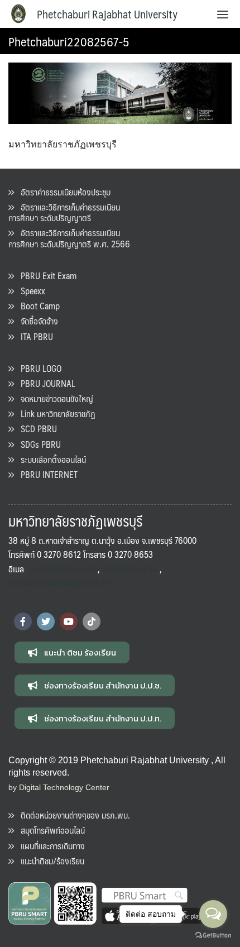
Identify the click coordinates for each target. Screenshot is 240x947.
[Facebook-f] (23, 621)
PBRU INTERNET (46, 474)
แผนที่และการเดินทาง (49, 845)
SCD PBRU (35, 428)
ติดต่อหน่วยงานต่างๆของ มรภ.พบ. (72, 814)
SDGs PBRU (37, 444)
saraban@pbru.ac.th (63, 568)
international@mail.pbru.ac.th (58, 582)
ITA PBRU (33, 336)
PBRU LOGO (37, 368)
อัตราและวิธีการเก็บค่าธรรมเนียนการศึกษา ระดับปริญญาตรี (64, 212)
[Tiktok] (91, 621)
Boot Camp (37, 305)
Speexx (29, 290)
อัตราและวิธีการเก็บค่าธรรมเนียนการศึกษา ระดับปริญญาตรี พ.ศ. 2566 (69, 238)
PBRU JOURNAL (44, 383)
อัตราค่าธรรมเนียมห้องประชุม (62, 191)
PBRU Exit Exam (45, 275)
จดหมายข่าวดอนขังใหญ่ (53, 398)
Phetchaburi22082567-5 (68, 41)
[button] (72, 652)
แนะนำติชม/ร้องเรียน (49, 860)
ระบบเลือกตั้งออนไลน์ (50, 459)
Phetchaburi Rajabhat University (107, 13)
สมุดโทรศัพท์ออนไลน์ (49, 830)
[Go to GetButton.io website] (213, 935)
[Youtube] (69, 621)
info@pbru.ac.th (129, 568)
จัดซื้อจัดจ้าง (36, 320)
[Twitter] (46, 621)
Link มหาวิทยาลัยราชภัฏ (54, 413)
